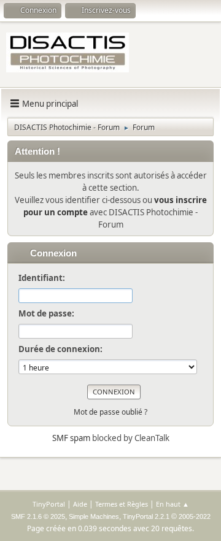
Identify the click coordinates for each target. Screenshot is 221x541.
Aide (80, 503)
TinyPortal (49, 503)
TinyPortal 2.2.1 (146, 516)
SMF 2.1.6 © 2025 (38, 516)
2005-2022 (195, 516)
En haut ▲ (172, 503)
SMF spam (71, 437)
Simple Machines (94, 516)
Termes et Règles (121, 503)
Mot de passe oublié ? (110, 412)
